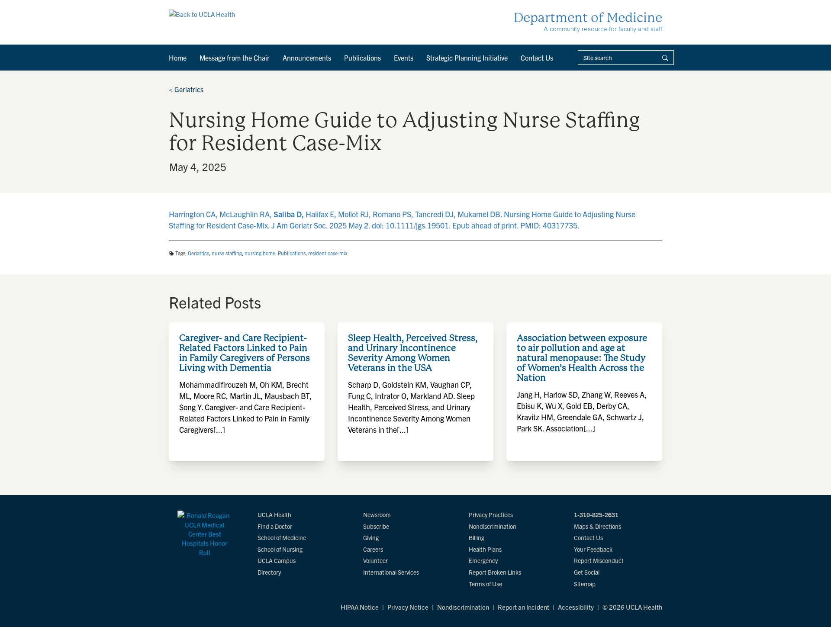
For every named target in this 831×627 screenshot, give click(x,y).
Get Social (586, 572)
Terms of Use (485, 584)
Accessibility (576, 607)
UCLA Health (274, 514)
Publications (362, 57)
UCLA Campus (277, 560)
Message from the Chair (235, 57)
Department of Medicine (588, 17)
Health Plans (485, 549)
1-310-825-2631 (596, 514)
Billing (476, 537)
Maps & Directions (597, 526)
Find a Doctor (275, 526)
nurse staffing (227, 253)
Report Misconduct (599, 560)
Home (178, 57)
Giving (371, 537)
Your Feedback (593, 549)
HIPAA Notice (360, 607)
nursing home (260, 253)
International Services (391, 572)
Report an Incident (523, 607)
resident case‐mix (328, 253)
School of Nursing (280, 549)
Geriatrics (186, 89)
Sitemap (585, 584)
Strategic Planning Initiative (467, 57)
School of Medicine (282, 537)
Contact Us (537, 57)
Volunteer (375, 560)
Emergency (483, 560)
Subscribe (376, 526)
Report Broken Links (495, 572)
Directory (269, 572)
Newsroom (377, 514)
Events (403, 57)
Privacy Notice (407, 607)
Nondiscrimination (492, 526)
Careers (373, 549)
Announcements (307, 57)
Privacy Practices (491, 514)
